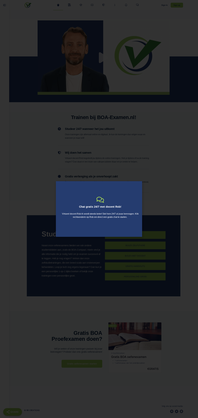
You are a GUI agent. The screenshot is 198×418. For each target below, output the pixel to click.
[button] (138, 185)
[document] (99, 209)
